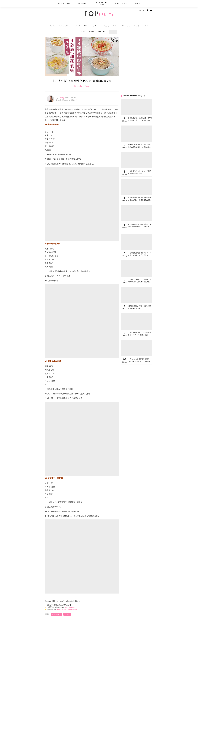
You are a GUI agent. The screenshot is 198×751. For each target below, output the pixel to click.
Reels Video (101, 31)
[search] (140, 10)
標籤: (47, 614)
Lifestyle (78, 26)
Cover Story (138, 26)
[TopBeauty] (99, 14)
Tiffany (62, 98)
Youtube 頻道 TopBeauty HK (67, 609)
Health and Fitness (64, 26)
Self (146, 26)
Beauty (52, 26)
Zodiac (83, 31)
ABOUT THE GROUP (64, 3)
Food (86, 86)
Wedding (106, 26)
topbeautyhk (70, 607)
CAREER (137, 3)
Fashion (115, 26)
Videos (91, 31)
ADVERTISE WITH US (121, 3)
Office (86, 26)
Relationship (126, 26)
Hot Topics (95, 26)
